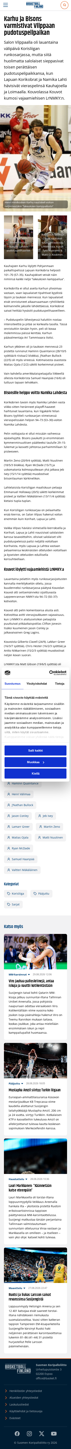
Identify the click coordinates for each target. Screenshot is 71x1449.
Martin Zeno (52, 826)
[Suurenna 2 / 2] (62, 221)
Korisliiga (18, 893)
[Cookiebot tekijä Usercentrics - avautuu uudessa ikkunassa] (50, 672)
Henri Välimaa (21, 794)
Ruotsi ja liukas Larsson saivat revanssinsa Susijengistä (30, 1297)
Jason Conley (20, 816)
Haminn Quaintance (25, 783)
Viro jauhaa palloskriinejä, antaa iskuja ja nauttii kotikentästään (31, 983)
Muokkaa (33, 762)
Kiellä (35, 773)
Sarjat (16, 904)
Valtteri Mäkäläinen (24, 870)
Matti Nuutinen (53, 837)
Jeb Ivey (48, 816)
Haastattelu (16, 1179)
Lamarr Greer (21, 826)
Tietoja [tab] (59, 683)
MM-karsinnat (18, 974)
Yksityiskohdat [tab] (36, 683)
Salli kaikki (35, 750)
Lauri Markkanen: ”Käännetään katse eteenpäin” (30, 1188)
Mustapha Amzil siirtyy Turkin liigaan (35, 1090)
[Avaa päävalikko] (5, 5)
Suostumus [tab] (13, 683)
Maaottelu (15, 1288)
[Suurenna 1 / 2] (28, 221)
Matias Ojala (20, 837)
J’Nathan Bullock (22, 805)
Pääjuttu (43, 893)
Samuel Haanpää (23, 859)
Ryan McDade (21, 848)
